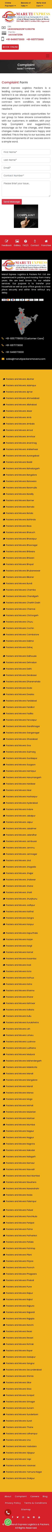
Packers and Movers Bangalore (21, 474)
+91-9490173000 (15, 39)
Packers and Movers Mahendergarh (24, 1060)
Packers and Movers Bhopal (20, 564)
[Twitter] (17, 1517)
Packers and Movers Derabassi (21, 675)
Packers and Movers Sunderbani (22, 1414)
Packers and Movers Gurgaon (21, 764)
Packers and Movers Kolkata (20, 1009)
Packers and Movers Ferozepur (21, 719)
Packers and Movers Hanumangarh (23, 777)
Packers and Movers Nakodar (20, 1150)
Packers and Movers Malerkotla (21, 1067)
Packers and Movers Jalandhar (21, 834)
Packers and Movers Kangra (20, 917)
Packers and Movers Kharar (19, 996)
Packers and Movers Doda (19, 688)
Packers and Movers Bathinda (21, 519)
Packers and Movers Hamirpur (21, 771)
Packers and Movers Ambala (20, 423)
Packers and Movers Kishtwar (20, 1003)
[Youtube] (39, 1517)
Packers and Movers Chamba (21, 589)
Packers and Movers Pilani (19, 1254)
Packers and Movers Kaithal (20, 911)
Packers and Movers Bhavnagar (22, 545)
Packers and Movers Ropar (19, 1350)
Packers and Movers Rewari (19, 1337)
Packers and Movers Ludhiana (21, 1048)
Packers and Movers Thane (19, 1427)
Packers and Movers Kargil (19, 945)
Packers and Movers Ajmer (19, 391)
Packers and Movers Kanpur (20, 924)
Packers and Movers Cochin (20, 628)
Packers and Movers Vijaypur (20, 1452)
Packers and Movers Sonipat (20, 1395)
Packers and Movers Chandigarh (22, 596)
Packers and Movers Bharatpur (21, 538)
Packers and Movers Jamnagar (21, 854)
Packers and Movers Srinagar (20, 1401)
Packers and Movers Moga (19, 1099)
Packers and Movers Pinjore (19, 1261)
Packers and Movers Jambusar (21, 841)
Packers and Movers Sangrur (20, 1363)
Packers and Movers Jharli (19, 892)
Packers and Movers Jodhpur (20, 905)
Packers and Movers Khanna (20, 990)
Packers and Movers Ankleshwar (22, 449)
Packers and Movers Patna (19, 1229)
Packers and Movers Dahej (19, 647)
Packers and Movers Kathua (20, 977)
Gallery (17, 245)
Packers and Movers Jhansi (19, 886)
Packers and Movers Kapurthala (22, 933)
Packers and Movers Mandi (19, 1086)
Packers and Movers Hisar (18, 790)
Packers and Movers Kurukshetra (22, 1022)
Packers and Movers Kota (18, 971)
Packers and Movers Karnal (19, 952)
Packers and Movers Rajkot (19, 1299)
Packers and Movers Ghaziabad (22, 739)
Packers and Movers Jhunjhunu (21, 898)
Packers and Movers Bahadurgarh (23, 468)
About (8, 1496)
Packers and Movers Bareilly (20, 494)
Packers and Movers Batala (19, 513)
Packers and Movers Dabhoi (20, 640)
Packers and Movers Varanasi (20, 1465)
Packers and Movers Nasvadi (20, 1169)
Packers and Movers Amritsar (20, 436)
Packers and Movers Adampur (21, 385)
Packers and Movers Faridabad (21, 700)
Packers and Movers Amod (19, 430)
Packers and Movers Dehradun (21, 662)
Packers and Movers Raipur (19, 1293)
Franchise (46, 245)
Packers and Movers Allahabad (21, 404)
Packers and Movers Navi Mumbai (23, 1175)
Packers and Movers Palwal (19, 1210)
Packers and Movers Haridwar (20, 783)
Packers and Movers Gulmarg (21, 751)
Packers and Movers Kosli (18, 965)
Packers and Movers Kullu (18, 1016)
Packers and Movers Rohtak (20, 1344)
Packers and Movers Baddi (19, 462)
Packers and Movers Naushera (21, 1182)
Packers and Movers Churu (19, 621)
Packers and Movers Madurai (20, 1054)
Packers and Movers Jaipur (19, 822)
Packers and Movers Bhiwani (20, 557)
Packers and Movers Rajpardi (20, 1312)
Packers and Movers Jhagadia (21, 866)
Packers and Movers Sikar (18, 1382)
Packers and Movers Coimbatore (22, 634)
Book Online (10, 47)
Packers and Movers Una (18, 1440)
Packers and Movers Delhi (19, 668)
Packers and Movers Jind (18, 860)
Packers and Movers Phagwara (21, 1273)
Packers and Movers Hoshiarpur (21, 796)
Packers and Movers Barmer (20, 500)
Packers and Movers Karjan (19, 939)
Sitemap (26, 1509)
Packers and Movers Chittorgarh (22, 615)
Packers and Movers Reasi (19, 1331)
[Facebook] (12, 1517)
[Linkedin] (28, 1517)
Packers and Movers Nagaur (20, 1131)
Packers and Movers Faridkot (20, 707)
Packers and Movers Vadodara (21, 1446)
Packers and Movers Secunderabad (24, 1369)
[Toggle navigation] (47, 56)
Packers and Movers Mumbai (20, 1124)
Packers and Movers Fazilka (19, 713)
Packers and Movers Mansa (19, 1092)
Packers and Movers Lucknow (20, 1041)
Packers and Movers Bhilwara (20, 551)
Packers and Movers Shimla (20, 1376)
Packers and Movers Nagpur (20, 1137)
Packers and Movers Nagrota (20, 1143)
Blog (45, 1496)
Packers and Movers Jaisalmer (21, 828)
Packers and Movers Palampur (21, 1201)
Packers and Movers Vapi (18, 1459)
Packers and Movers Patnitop (20, 1248)
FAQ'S (25, 245)
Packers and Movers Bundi (19, 583)
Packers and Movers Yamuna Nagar (24, 1471)
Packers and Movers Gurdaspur (21, 758)
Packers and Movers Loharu (20, 1035)
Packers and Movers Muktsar (20, 1118)
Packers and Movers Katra (19, 984)
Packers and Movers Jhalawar (21, 879)
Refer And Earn (41, 4)
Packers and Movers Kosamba (21, 958)
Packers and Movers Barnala (20, 506)
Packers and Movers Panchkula (21, 1216)
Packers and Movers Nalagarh (21, 1156)
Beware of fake (26, 4)
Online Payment (9, 4)
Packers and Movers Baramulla (21, 487)
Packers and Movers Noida (19, 1194)
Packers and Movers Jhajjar (19, 873)
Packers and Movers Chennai (20, 609)
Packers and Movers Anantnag (21, 442)
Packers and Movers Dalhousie (21, 656)
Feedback (7, 245)
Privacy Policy (13, 1503)
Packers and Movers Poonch (20, 1267)
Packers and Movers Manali (19, 1073)
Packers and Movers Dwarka (20, 694)
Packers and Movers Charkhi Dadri (23, 602)
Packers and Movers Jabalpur (20, 815)
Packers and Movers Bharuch (20, 532)
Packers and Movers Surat (19, 1420)
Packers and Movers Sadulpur (21, 1356)
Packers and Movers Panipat (20, 1222)
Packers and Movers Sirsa (18, 1388)
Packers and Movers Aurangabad (22, 455)
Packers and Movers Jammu (20, 847)
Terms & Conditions (35, 1503)
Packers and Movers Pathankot (21, 1235)
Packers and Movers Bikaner (20, 577)
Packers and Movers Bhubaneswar (23, 570)
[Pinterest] (34, 1517)
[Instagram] (23, 1517)
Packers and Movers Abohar (20, 379)
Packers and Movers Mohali (19, 1105)
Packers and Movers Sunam (20, 1408)
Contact (35, 245)
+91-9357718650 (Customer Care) (24, 338)
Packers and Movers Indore (19, 809)
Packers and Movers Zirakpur (20, 1478)
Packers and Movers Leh (18, 1028)
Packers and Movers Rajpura (20, 1305)
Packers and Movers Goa (18, 745)
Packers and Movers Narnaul (20, 1163)
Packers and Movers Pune (19, 1286)
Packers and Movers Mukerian (21, 1111)
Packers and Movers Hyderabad (22, 802)
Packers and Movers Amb (18, 417)
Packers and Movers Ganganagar (22, 732)
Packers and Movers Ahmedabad (22, 398)
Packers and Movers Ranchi (20, 1325)
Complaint (21, 1496)
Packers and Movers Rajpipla (20, 1318)
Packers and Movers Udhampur (21, 1433)
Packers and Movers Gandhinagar (23, 726)
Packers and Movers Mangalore (21, 1079)
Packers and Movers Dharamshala (23, 681)
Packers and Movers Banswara (21, 481)
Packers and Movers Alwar (19, 411)
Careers (34, 1496)
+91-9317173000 (35, 39)
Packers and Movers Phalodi (20, 1280)
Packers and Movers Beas (18, 526)
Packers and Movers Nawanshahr (22, 1188)
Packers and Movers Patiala (20, 1241)
